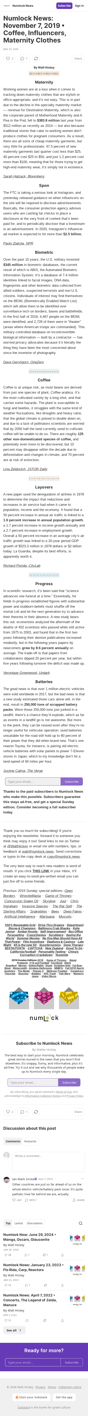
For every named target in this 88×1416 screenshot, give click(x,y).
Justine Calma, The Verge (23, 771)
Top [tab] (8, 1223)
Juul (63, 901)
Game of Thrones (58, 896)
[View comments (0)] (27, 1320)
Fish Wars (64, 973)
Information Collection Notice (43, 1096)
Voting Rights (36, 965)
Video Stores (49, 976)
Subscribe (64, 6)
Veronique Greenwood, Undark (26, 673)
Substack (24, 1407)
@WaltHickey (17, 846)
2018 (40, 960)
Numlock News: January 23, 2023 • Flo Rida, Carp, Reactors (33, 1267)
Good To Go (74, 948)
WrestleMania (30, 896)
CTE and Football (39, 962)
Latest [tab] (19, 1223)
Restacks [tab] (30, 1141)
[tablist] (21, 1141)
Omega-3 (38, 971)
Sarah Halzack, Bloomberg (23, 176)
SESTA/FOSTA (15, 948)
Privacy (40, 1387)
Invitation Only (62, 965)
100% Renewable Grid (20, 925)
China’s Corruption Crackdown (49, 953)
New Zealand (54, 948)
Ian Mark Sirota (23, 1179)
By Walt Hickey (13, 1245)
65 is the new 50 (25, 945)
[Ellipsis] (82, 1178)
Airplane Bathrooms (40, 968)
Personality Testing (51, 951)
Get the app (64, 1397)
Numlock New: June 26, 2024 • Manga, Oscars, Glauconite (29, 1237)
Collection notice (70, 1387)
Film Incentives (33, 941)
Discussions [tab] (34, 1223)
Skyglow (49, 901)
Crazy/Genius (36, 935)
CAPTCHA (35, 948)
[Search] (81, 1223)
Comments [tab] (13, 1141)
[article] (44, 1244)
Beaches (23, 973)
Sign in (79, 6)
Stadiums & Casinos (61, 941)
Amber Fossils (28, 931)
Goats (48, 965)
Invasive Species (35, 906)
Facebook (56, 962)
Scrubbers (56, 935)
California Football (23, 951)
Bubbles (36, 973)
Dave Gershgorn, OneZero (23, 362)
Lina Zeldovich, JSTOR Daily (25, 469)
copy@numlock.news (63, 857)
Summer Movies (28, 938)
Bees (55, 911)
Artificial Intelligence (19, 917)
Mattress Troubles (57, 971)
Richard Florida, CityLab (21, 566)
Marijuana (46, 917)
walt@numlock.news (38, 851)
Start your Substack (33, 1397)
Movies (22, 965)
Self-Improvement (53, 931)
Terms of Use (64, 1092)
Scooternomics (50, 945)
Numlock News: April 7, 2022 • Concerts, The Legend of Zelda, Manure (30, 1300)
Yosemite (61, 955)
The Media (24, 971)
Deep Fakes (72, 911)
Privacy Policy (75, 1096)
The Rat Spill (62, 906)
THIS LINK (41, 871)
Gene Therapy (73, 945)
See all (12, 1330)
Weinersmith (20, 968)
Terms (52, 1387)
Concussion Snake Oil (21, 901)
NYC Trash (50, 973)
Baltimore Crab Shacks (54, 928)
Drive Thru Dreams (51, 925)
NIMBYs (58, 968)
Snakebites (38, 911)
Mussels (65, 917)
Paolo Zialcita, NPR (18, 243)
